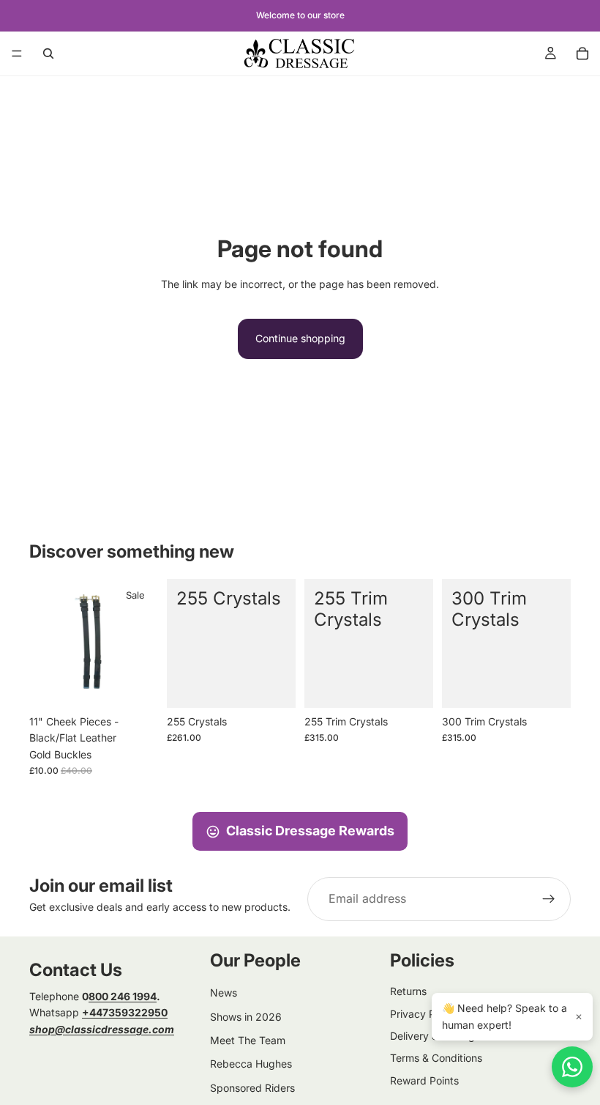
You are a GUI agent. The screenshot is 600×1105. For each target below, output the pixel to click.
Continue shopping (300, 338)
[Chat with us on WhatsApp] (572, 1066)
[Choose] (273, 685)
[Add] (135, 685)
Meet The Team (247, 1040)
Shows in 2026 (246, 1016)
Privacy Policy (423, 1014)
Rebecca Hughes (251, 1063)
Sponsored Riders (252, 1088)
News (223, 992)
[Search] (48, 53)
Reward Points (424, 1080)
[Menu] (17, 53)
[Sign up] (548, 899)
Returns (408, 991)
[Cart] (582, 53)
